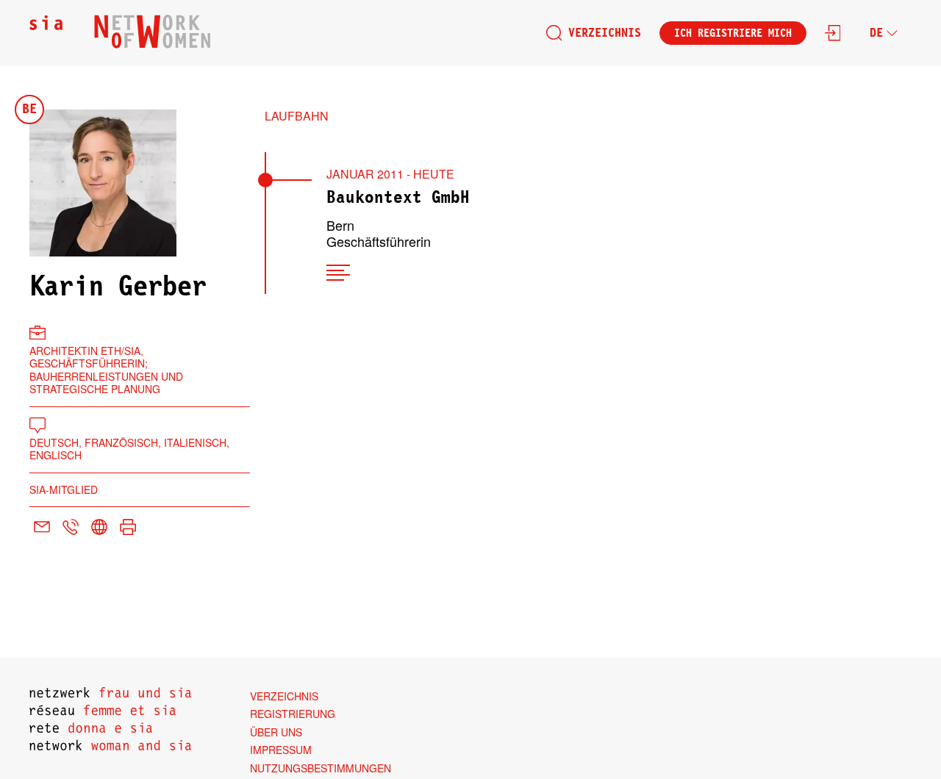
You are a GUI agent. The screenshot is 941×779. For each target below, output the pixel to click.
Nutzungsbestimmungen (320, 768)
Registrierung (292, 713)
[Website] (99, 528)
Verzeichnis (604, 33)
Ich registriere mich (733, 33)
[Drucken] (127, 528)
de (876, 33)
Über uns (276, 732)
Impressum (281, 749)
